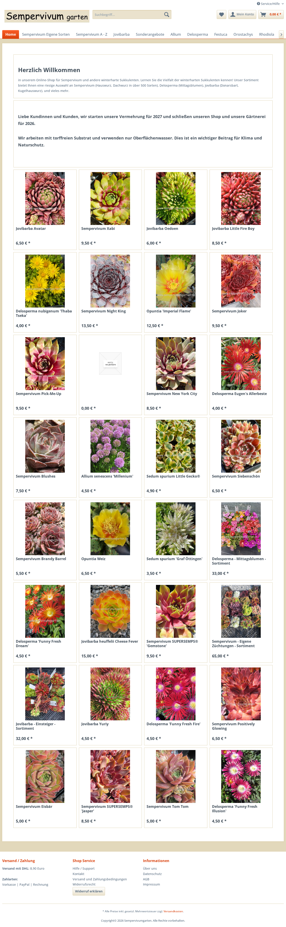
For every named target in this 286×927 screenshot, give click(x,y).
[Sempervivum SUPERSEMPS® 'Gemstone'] (176, 611)
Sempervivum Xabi (98, 228)
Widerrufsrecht (84, 884)
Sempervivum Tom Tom (168, 806)
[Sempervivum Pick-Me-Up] (45, 363)
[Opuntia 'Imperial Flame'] (176, 281)
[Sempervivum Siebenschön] (241, 446)
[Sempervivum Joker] (241, 281)
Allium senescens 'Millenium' (107, 476)
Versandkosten (173, 911)
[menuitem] (132, 14)
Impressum (151, 884)
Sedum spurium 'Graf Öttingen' (174, 559)
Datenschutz (152, 874)
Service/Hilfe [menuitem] (270, 4)
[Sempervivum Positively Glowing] (241, 693)
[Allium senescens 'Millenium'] (110, 446)
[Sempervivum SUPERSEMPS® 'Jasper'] (110, 776)
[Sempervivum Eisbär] (45, 776)
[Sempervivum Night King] (110, 281)
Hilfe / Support (84, 868)
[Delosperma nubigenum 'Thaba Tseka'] (45, 281)
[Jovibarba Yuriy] (110, 693)
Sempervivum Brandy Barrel (41, 559)
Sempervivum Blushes (35, 476)
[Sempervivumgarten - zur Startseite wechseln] (46, 19)
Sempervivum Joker (229, 311)
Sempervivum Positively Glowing (233, 726)
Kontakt (78, 874)
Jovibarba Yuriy (95, 724)
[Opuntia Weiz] (110, 528)
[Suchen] (166, 14)
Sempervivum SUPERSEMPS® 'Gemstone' (172, 643)
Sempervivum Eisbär (34, 806)
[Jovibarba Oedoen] (176, 198)
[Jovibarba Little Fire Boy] (241, 198)
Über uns (150, 868)
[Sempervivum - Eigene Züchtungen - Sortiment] (241, 611)
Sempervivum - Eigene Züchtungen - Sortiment (233, 643)
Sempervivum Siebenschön (236, 476)
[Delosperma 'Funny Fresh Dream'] (45, 611)
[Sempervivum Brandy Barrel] (45, 528)
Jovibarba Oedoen (162, 228)
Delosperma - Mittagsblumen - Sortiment (239, 561)
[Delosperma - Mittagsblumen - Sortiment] (241, 528)
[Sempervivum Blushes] (45, 446)
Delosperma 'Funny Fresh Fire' (173, 724)
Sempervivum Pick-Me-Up (38, 393)
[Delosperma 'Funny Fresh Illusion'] (241, 776)
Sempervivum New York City (172, 393)
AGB (146, 879)
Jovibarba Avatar (31, 228)
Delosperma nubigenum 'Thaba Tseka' (44, 313)
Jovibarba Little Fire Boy (233, 228)
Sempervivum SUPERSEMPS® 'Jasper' (107, 808)
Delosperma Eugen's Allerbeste (239, 393)
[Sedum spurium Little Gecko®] (176, 446)
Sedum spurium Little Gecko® (173, 476)
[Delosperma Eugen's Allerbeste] (241, 363)
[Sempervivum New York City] (176, 363)
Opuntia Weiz (93, 559)
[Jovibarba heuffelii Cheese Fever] (110, 611)
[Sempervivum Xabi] (110, 198)
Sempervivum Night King (103, 311)
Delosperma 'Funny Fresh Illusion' (234, 808)
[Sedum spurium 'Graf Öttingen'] (176, 528)
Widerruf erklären (89, 891)
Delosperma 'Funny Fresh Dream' (38, 643)
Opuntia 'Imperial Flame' (169, 311)
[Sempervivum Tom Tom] (176, 776)
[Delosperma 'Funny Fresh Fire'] (176, 693)
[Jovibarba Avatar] (45, 198)
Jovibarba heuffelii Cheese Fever (109, 641)
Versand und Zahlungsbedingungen (100, 879)
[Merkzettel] (221, 14)
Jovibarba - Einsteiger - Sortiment (35, 726)
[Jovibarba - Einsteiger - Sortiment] (45, 693)
